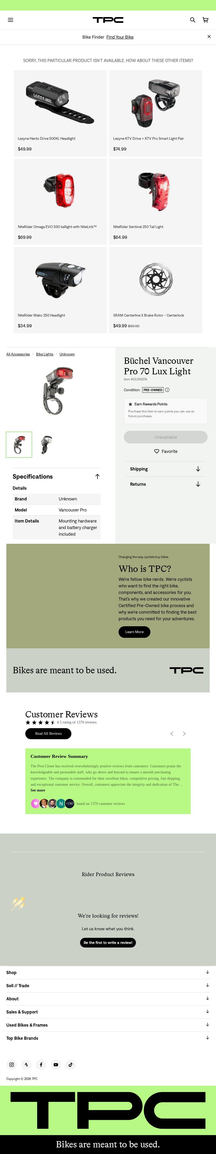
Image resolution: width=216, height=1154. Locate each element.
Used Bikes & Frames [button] (27, 1025)
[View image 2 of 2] (46, 444)
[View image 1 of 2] (19, 444)
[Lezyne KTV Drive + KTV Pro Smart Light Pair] (155, 102)
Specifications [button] (33, 476)
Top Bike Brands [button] (22, 1038)
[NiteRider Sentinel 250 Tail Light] (155, 191)
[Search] (192, 20)
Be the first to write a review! (108, 942)
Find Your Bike (120, 37)
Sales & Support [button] (22, 1012)
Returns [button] (138, 484)
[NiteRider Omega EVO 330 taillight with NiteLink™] (60, 191)
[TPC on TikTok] (70, 1064)
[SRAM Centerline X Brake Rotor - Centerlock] (155, 279)
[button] (209, 36)
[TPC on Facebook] (41, 1064)
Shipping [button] (139, 469)
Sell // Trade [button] (17, 985)
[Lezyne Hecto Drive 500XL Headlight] (60, 102)
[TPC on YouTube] (56, 1064)
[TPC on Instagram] (11, 1064)
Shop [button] (11, 972)
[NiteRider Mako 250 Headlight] (60, 279)
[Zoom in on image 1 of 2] (56, 390)
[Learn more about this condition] (167, 390)
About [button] (12, 998)
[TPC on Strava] (26, 1064)
